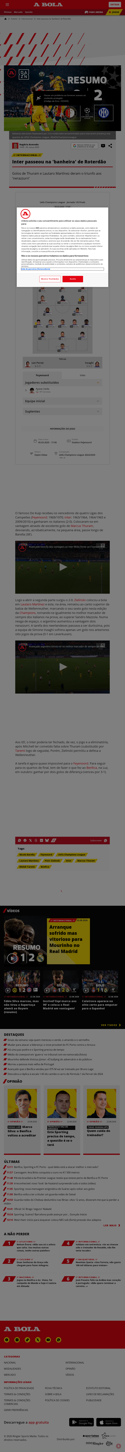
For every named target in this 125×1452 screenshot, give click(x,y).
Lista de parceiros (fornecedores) (35, 269)
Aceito (73, 279)
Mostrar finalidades (50, 279)
